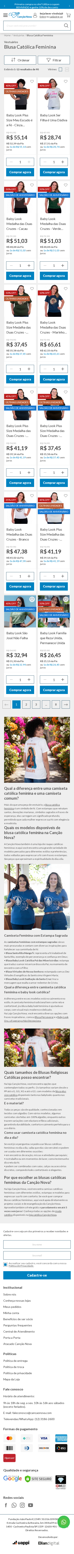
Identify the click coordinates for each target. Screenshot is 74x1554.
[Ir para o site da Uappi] (21, 1543)
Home (7, 35)
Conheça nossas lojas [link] (17, 1300)
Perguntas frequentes (17, 1325)
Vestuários (18, 35)
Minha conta (11, 1313)
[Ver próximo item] (69, 6)
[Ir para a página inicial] (20, 15)
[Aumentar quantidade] (29, 162)
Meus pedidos (12, 1306)
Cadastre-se (37, 1275)
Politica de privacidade (17, 1373)
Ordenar (24, 60)
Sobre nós (9, 1294)
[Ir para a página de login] (35, 15)
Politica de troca (13, 1367)
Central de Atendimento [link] (19, 1331)
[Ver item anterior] (4, 6)
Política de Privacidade (21, 1265)
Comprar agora (20, 172)
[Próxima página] (66, 704)
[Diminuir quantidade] (11, 162)
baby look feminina (38, 1006)
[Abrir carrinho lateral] (68, 15)
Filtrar (57, 60)
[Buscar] (66, 25)
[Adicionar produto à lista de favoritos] (32, 81)
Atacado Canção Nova (17, 1344)
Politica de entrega (15, 1360)
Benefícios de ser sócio (18, 1319)
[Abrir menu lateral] (5, 15)
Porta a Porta (11, 1337)
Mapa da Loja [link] (11, 1379)
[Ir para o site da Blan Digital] (48, 1544)
